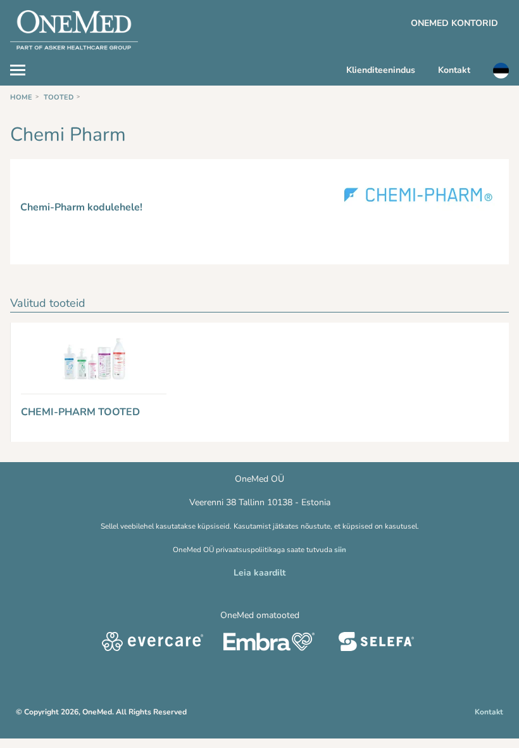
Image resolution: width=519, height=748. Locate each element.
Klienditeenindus (380, 70)
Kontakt (454, 70)
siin (340, 550)
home (21, 97)
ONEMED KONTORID (454, 23)
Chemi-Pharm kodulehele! (81, 207)
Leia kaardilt (259, 573)
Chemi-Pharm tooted (80, 412)
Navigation (24, 68)
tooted (58, 97)
